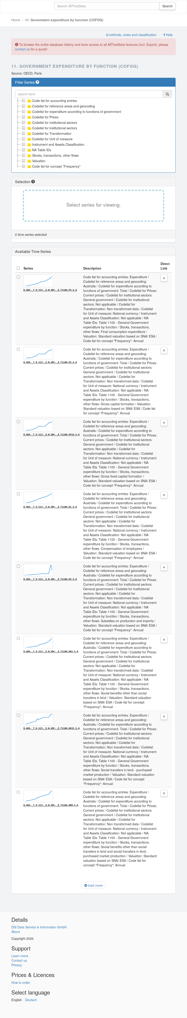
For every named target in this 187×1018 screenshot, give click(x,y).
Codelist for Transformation (51, 133)
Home (15, 20)
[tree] (93, 133)
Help (169, 34)
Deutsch (31, 999)
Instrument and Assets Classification (58, 144)
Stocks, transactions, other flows (55, 155)
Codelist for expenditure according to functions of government (76, 111)
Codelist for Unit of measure (52, 139)
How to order (20, 982)
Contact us (19, 960)
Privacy (16, 965)
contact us (22, 49)
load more (95, 885)
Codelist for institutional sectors (54, 122)
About (15, 931)
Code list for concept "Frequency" (56, 166)
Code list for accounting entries (54, 100)
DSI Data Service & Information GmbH (39, 927)
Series (28, 268)
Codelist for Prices (45, 117)
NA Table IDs (41, 150)
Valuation (38, 160)
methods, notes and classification (132, 34)
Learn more (19, 955)
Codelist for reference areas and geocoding (63, 106)
